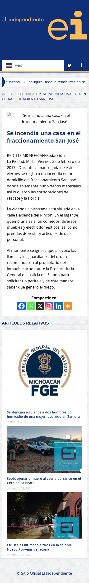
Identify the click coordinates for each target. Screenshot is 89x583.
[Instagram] (49, 306)
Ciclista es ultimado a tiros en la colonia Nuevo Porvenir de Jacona (39, 547)
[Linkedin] (58, 306)
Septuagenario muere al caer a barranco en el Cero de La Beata (44, 480)
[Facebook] (21, 306)
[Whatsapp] (31, 306)
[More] (68, 306)
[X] (40, 306)
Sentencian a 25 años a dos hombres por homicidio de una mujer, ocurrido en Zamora (43, 414)
